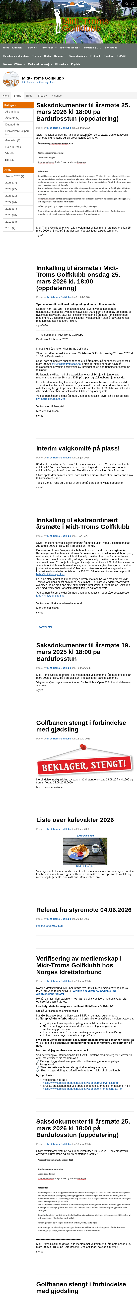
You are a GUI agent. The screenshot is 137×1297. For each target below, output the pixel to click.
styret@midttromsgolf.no (66, 364)
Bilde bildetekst (85, 866)
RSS (11, 160)
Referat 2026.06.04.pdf (49, 925)
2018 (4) (10, 228)
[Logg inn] (133, 4)
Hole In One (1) (14, 147)
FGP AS (121, 56)
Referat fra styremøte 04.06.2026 (84, 909)
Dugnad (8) (12, 124)
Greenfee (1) (12, 140)
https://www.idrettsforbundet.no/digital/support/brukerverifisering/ (80, 1082)
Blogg (17, 95)
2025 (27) (11, 182)
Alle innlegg (12, 111)
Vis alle (9, 153)
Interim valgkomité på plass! (78, 448)
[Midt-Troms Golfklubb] (77, 17)
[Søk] (127, 4)
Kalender (57, 95)
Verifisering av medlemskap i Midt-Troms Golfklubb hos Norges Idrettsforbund (79, 965)
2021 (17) (11, 208)
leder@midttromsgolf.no (50, 574)
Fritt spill (95, 56)
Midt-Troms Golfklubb (59, 127)
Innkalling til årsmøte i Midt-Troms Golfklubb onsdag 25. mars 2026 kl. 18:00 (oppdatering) (78, 278)
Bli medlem (61, 64)
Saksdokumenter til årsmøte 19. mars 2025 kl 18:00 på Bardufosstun (83, 652)
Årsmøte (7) (12, 118)
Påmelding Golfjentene (16, 56)
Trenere (36, 56)
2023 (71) (11, 195)
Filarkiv (42, 95)
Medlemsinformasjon (40, 64)
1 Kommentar (44, 627)
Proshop (109, 56)
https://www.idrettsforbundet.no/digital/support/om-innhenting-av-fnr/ (82, 1088)
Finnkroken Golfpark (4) (17, 132)
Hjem (6, 47)
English (75, 64)
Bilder (47, 56)
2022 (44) (11, 202)
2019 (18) (11, 221)
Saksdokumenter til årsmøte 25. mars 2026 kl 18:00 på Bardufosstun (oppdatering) (83, 112)
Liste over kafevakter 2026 (75, 819)
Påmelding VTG (93, 47)
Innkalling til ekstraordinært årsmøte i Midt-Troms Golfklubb (83, 523)
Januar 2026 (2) (14, 176)
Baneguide (111, 47)
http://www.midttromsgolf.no (38, 82)
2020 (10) (11, 215)
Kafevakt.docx (85, 851)
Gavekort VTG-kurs (14, 64)
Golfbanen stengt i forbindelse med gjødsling (81, 726)
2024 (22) (11, 189)
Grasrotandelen (78, 56)
